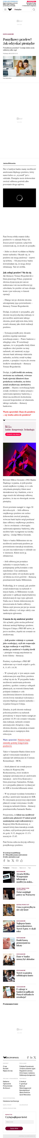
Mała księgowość (25, 1088)
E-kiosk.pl (23, 1081)
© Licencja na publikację (11, 853)
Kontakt (5, 1068)
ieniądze (17, 9)
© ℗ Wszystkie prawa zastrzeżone (15, 855)
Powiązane (6, 868)
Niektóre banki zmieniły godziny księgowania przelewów (16, 742)
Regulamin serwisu (26, 1071)
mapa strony (7, 1105)
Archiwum (6, 1088)
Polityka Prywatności (27, 1066)
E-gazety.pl (23, 1084)
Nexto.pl (22, 1086)
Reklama (6, 1081)
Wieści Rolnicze (25, 1092)
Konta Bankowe (8, 34)
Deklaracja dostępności (27, 1075)
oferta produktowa (9, 1108)
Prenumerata (7, 1086)
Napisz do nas (8, 1071)
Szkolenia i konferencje (11, 1101)
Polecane (14, 868)
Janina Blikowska (9, 163)
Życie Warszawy (25, 1095)
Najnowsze (23, 868)
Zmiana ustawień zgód (27, 1068)
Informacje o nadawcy (27, 1073)
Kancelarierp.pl (25, 1090)
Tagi (29, 868)
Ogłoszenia (7, 1084)
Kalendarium (24, 1105)
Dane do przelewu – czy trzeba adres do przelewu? (19, 413)
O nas (5, 1066)
